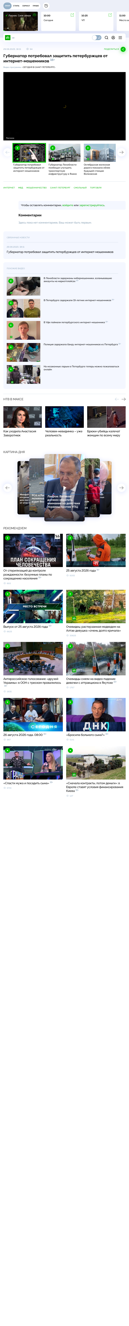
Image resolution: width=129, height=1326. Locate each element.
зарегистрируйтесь (91, 205)
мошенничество (37, 188)
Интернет (9, 188)
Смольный (80, 188)
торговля (95, 188)
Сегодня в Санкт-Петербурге (39, 67)
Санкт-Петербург (60, 188)
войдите (67, 205)
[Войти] (113, 37)
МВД (20, 188)
